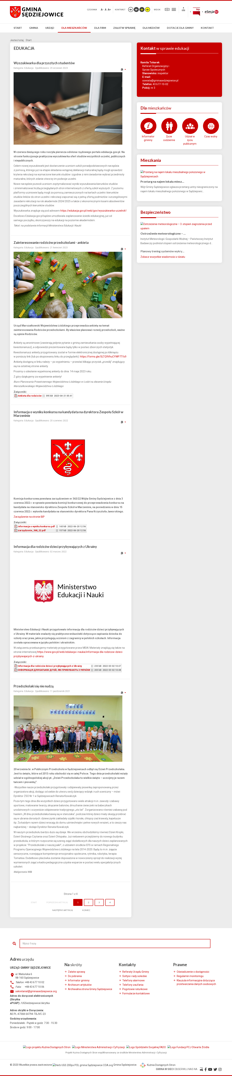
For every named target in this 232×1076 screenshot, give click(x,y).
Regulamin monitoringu (190, 976)
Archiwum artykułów (80, 984)
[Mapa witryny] (183, 9)
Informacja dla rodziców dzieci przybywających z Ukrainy (55, 547)
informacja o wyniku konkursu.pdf (36, 526)
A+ (109, 9)
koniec (86, 910)
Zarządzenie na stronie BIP (29, 516)
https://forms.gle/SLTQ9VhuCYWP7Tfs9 (103, 356)
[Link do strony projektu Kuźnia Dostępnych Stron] (47, 1047)
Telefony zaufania (132, 984)
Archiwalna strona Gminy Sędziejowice (90, 989)
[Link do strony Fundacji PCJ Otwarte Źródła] (188, 1047)
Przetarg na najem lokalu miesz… (162, 181)
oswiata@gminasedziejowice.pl (160, 80)
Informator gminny (148, 138)
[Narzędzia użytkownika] (123, 69)
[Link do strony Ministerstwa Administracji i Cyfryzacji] (98, 1047)
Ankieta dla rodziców (30, 395)
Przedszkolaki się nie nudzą (33, 686)
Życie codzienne (169, 138)
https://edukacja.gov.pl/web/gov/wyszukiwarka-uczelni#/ (93, 210)
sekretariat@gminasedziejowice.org (36, 991)
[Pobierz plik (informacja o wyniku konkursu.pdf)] (16, 526)
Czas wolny (210, 136)
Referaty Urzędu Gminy (135, 971)
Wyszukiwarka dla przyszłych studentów (44, 63)
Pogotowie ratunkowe (135, 989)
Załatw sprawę (76, 971)
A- (102, 9)
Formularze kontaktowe (136, 993)
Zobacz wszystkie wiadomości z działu (162, 256)
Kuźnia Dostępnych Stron (160, 1065)
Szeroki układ (174, 9)
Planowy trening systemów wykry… (162, 251)
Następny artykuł (62, 910)
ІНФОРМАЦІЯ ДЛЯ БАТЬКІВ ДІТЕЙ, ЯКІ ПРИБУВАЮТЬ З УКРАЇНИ (54, 670)
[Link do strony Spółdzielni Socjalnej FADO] (146, 1047)
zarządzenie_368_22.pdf (32, 530)
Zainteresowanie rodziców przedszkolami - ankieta (51, 243)
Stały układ (167, 9)
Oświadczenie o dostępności (193, 971)
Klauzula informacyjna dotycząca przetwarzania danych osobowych (196, 982)
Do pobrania (75, 976)
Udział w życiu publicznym (189, 140)
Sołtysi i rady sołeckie (134, 976)
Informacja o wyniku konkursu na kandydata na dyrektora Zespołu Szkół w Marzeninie (68, 414)
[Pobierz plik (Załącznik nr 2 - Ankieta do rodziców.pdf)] (16, 395)
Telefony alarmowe (133, 980)
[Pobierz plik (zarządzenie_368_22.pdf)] (16, 530)
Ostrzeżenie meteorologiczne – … (163, 233)
